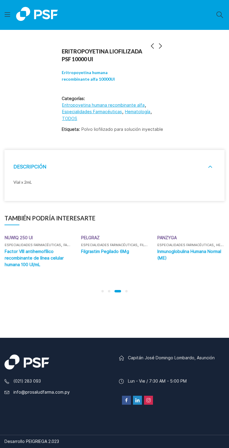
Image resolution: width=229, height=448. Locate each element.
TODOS (69, 118)
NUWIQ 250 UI (18, 237)
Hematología (137, 111)
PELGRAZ (90, 237)
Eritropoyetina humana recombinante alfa (103, 105)
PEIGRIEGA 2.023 (42, 441)
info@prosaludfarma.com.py (41, 392)
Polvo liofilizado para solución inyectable (122, 129)
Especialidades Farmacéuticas (92, 111)
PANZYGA (167, 237)
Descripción (29, 167)
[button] (102, 291)
